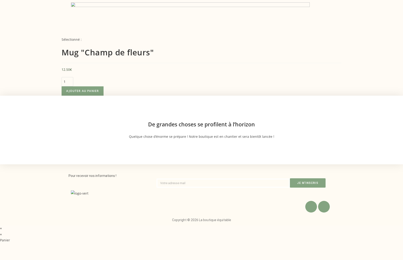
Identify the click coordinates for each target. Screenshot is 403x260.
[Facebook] (311, 207)
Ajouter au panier (82, 91)
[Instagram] (324, 207)
